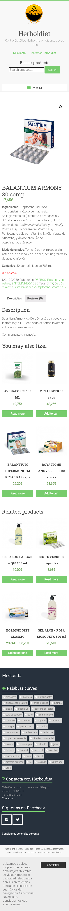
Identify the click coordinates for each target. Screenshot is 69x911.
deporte (41, 720)
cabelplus (23, 708)
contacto (10, 720)
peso (28, 756)
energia (10, 726)
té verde (42, 762)
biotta (9, 708)
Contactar (8, 798)
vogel (8, 767)
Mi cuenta (12, 675)
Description (14, 298)
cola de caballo (14, 714)
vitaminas (57, 762)
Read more (18, 413)
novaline (53, 750)
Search (52, 69)
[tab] (14, 298)
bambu (58, 702)
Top (66, 908)
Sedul (40, 756)
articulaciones (40, 702)
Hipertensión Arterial (43, 738)
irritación (42, 744)
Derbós (59, 283)
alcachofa (11, 697)
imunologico (26, 744)
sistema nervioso (25, 287)
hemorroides (12, 732)
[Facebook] (7, 819)
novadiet (38, 750)
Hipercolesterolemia (16, 738)
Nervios (10, 750)
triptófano (44, 287)
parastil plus (13, 756)
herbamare (31, 732)
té (30, 762)
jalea (56, 744)
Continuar (53, 865)
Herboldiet (34, 33)
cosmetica (26, 720)
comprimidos (46, 714)
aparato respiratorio (16, 702)
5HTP (50, 283)
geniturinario (26, 726)
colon (30, 714)
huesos (9, 744)
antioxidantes (45, 697)
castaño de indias (44, 708)
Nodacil (24, 750)
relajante (7, 287)
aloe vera (27, 697)
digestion (56, 720)
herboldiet (48, 732)
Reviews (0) (35, 298)
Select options (17, 653)
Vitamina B (59, 287)
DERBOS (40, 280)
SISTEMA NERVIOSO (24, 283)
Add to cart (51, 413)
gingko (43, 726)
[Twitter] (18, 819)
